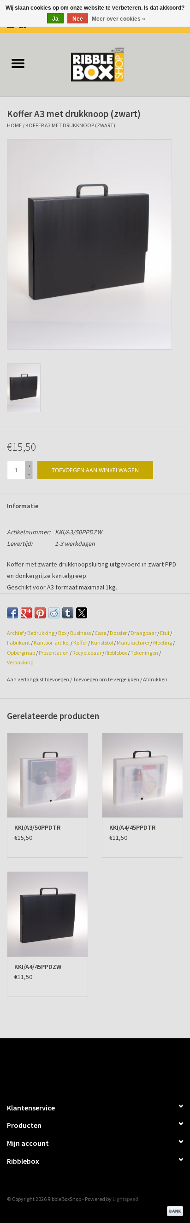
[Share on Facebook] (12, 612)
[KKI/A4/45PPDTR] (142, 775)
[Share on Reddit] (53, 612)
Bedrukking (40, 632)
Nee (77, 19)
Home (14, 125)
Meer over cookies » (118, 19)
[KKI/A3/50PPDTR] (47, 775)
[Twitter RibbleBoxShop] (103, 1066)
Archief (15, 632)
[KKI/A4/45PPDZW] (47, 914)
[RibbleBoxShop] (113, 64)
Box (62, 632)
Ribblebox (116, 652)
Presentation (54, 652)
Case (100, 632)
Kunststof (102, 642)
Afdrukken (155, 679)
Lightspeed (125, 1198)
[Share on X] (81, 612)
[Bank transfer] (173, 1210)
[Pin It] (40, 612)
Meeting (162, 642)
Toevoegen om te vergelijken (106, 679)
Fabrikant (18, 642)
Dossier (118, 632)
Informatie (22, 506)
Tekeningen (144, 652)
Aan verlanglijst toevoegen (38, 679)
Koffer (80, 642)
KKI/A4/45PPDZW (37, 967)
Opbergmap (21, 652)
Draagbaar (143, 632)
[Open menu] (18, 63)
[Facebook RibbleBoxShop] (87, 1066)
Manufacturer (133, 642)
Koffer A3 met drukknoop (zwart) (70, 125)
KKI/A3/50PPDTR (37, 827)
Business (80, 632)
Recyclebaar (86, 652)
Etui (164, 632)
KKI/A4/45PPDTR (132, 827)
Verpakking (20, 662)
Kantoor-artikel (52, 642)
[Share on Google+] (26, 612)
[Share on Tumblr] (67, 612)
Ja (55, 19)
